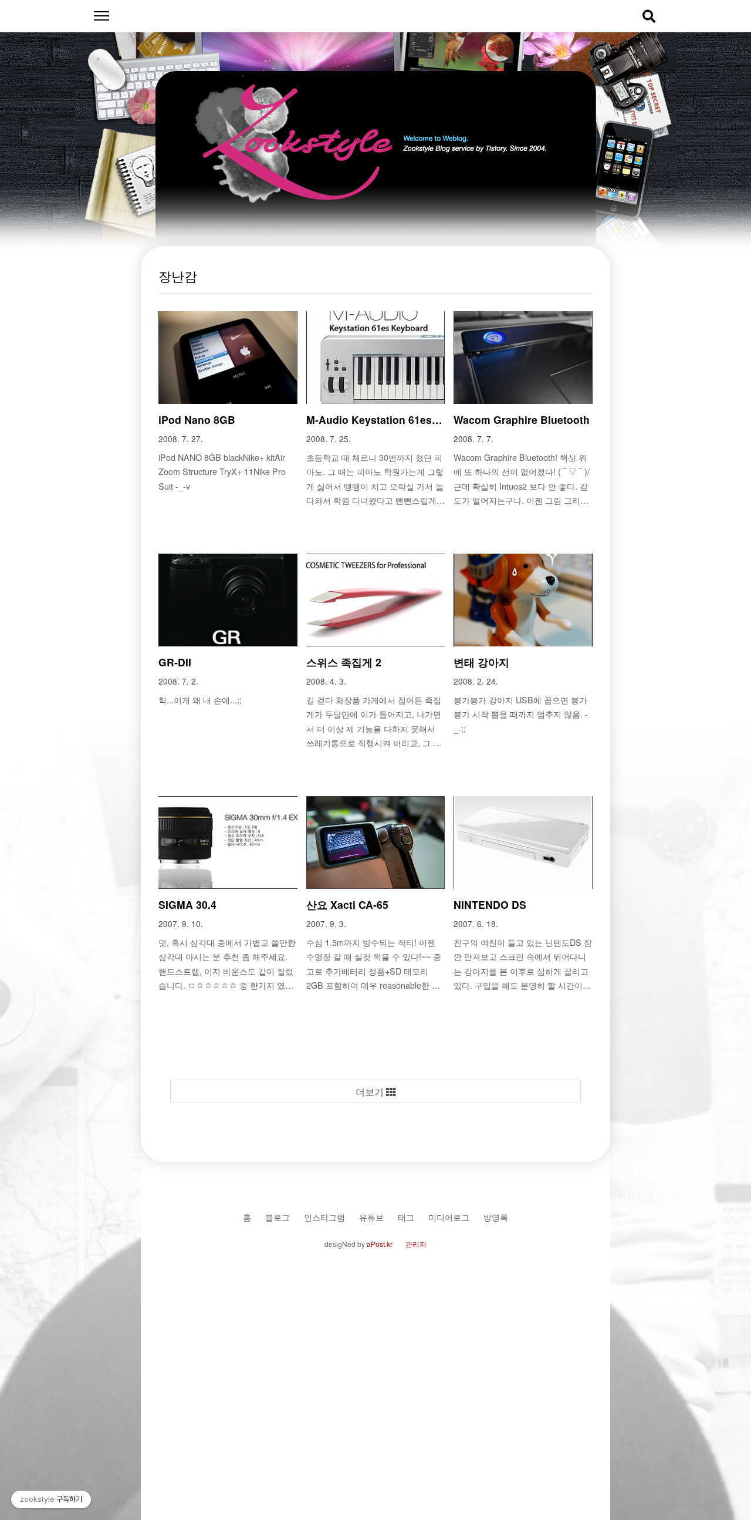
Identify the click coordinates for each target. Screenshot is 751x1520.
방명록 (495, 1217)
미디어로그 (448, 1217)
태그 (406, 1217)
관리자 (416, 1244)
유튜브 (371, 1217)
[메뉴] (101, 16)
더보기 (371, 1091)
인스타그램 (324, 1217)
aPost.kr (380, 1244)
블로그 (277, 1217)
